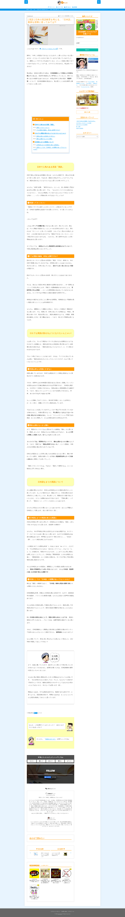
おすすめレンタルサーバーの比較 (83, 123)
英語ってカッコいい (41, 127)
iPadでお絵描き (79, 128)
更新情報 (75, 7)
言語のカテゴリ (50, 739)
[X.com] (54, 777)
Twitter (92, 59)
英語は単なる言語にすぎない (44, 136)
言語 (34, 9)
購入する (87, 112)
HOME (27, 9)
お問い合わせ (68, 7)
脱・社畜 (78, 126)
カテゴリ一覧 (60, 7)
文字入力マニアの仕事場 (81, 124)
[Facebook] (47, 777)
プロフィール (51, 7)
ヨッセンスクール (85, 86)
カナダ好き (88, 83)
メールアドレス (80, 37)
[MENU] (26, 2)
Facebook (92, 61)
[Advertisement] (62, 35)
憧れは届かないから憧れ (43, 138)
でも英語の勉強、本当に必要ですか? (47, 130)
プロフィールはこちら (49, 48)
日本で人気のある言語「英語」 (44, 124)
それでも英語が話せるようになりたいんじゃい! (49, 133)
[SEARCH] (99, 2)
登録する (87, 49)
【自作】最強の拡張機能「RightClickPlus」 (86, 121)
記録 (31, 9)
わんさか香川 (91, 81)
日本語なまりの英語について (43, 142)
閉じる (41, 119)
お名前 (78, 43)
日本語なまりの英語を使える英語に (46, 145)
